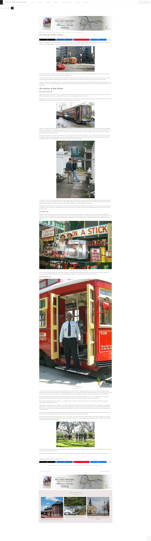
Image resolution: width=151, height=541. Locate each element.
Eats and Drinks (50, 32)
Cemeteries (44, 32)
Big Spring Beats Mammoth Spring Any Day (75, 516)
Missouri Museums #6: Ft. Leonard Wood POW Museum (98, 518)
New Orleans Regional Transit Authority (101, 449)
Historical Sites (58, 32)
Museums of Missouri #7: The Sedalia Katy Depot (52, 519)
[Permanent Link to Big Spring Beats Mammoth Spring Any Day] (75, 515)
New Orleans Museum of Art (58, 416)
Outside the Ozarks (66, 32)
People (71, 32)
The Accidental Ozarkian (16, 2)
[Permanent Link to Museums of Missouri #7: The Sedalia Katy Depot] (52, 517)
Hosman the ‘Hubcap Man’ (105, 471)
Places (75, 32)
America (40, 32)
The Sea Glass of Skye (45, 471)
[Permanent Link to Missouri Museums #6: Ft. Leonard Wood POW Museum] (98, 515)
